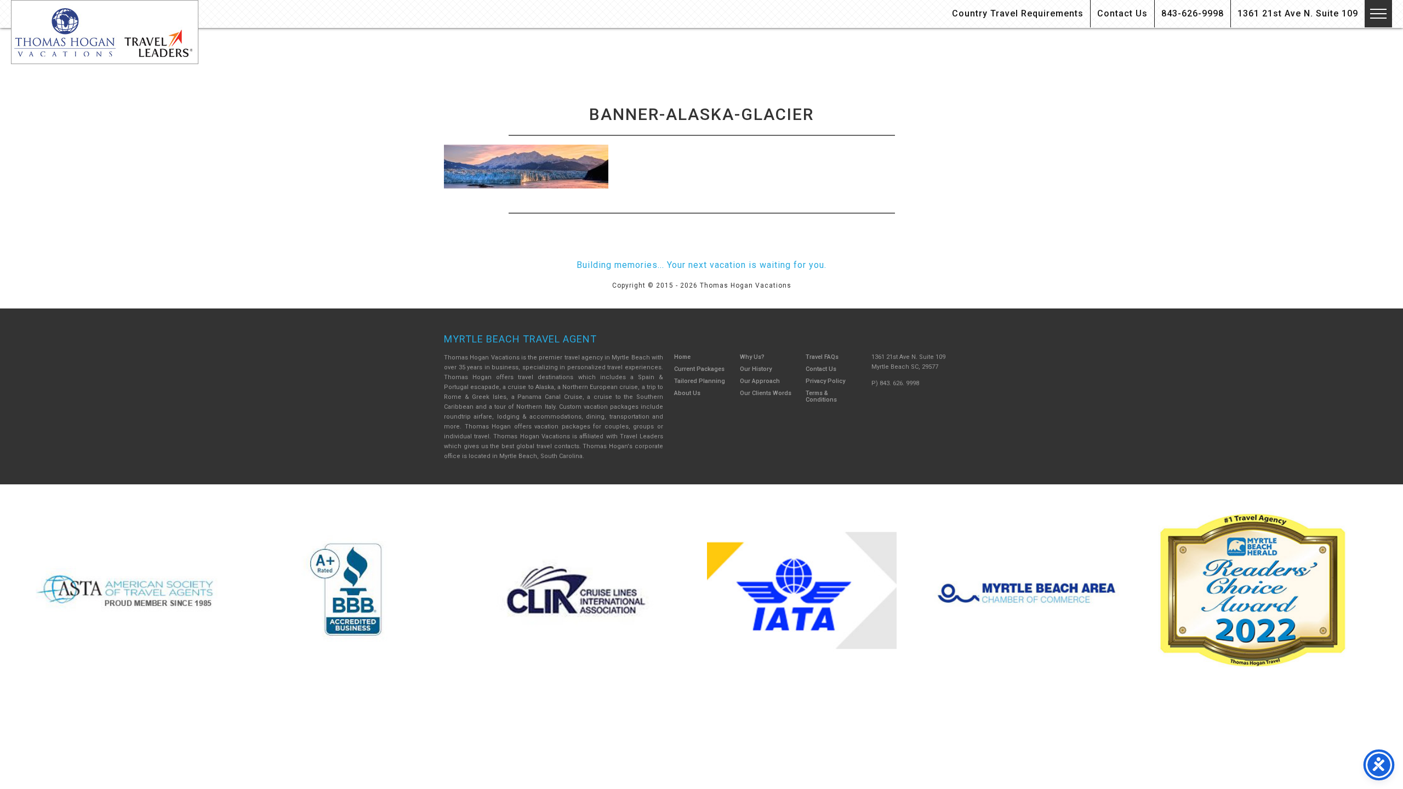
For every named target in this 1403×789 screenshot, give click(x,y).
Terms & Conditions (821, 396)
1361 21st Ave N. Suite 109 (1297, 13)
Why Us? (752, 357)
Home (682, 357)
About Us (687, 393)
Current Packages (699, 369)
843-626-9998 (1192, 13)
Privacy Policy (825, 381)
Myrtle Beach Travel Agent (520, 339)
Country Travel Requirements (1017, 13)
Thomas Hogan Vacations (105, 32)
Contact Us (1122, 13)
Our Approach (760, 381)
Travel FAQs (822, 357)
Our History (756, 369)
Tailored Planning (699, 381)
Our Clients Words (765, 393)
